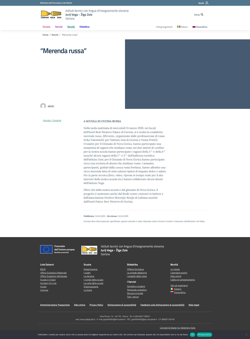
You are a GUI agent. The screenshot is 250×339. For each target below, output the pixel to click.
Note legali (194, 305)
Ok (192, 334)
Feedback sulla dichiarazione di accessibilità (162, 305)
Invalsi (43, 286)
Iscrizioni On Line (48, 283)
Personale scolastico (137, 290)
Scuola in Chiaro (48, 279)
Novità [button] (71, 27)
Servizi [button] (58, 27)
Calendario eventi (178, 272)
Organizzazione (91, 286)
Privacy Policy (96, 305)
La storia (88, 290)
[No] (246, 334)
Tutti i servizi (133, 296)
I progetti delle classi (137, 276)
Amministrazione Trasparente (55, 305)
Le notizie (175, 269)
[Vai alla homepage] (51, 14)
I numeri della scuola (93, 279)
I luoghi (87, 272)
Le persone (89, 276)
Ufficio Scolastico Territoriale (53, 276)
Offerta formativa (135, 269)
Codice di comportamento (182, 279)
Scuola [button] (46, 27)
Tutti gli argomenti (164, 27)
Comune (44, 290)
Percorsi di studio (135, 293)
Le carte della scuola (93, 283)
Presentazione (90, 269)
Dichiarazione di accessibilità (121, 305)
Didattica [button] (84, 27)
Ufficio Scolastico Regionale (53, 272)
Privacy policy (204, 334)
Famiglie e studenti (136, 286)
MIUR (43, 269)
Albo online (175, 276)
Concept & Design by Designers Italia (177, 327)
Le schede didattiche (137, 272)
